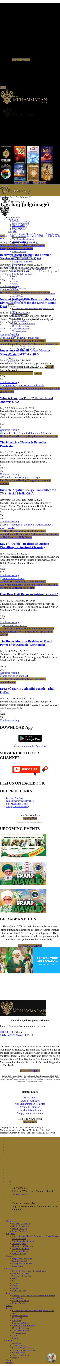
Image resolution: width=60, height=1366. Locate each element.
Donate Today (21, 182)
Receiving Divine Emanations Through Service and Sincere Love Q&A (25, 256)
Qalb (14, 276)
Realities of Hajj (26, 587)
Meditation (11, 1221)
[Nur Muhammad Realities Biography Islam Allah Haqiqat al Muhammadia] (30, 112)
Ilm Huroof (23, 388)
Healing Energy (8, 388)
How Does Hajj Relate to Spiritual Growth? (29, 594)
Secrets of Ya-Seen (20, 1248)
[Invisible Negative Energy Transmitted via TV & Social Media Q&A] (20, 477)
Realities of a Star (20, 1273)
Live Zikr (16, 1320)
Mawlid (15, 1358)
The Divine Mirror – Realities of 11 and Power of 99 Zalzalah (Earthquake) (26, 642)
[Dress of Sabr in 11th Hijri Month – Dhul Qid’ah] (14, 675)
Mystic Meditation (30, 1106)
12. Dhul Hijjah (8, 340)
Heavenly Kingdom (27, 436)
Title (14, 231)
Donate (9, 1363)
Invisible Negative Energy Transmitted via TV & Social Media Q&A (28, 491)
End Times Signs (25, 343)
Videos (9, 1305)
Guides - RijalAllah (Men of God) (18, 245)
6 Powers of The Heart (22, 1276)
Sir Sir (15, 281)
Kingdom (10, 1233)
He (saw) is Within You (12, 292)
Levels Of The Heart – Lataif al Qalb (29, 1271)
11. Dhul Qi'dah (8, 628)
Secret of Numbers (20, 1300)
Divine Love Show (20, 326)
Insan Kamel (18, 1266)
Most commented (20, 223)
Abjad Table (18, 296)
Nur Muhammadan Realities (20, 801)
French (15, 1338)
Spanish (16, 1335)
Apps (14, 1313)
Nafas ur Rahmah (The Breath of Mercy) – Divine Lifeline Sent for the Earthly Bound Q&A (28, 302)
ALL (2, 236)
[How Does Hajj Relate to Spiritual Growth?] (12, 578)
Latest (15, 220)
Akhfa (15, 1288)
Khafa (15, 284)
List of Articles (19, 251)
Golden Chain (18, 1353)
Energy (9, 1268)
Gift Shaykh (39, 182)
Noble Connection (39, 388)
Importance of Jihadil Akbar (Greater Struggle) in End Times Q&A (25, 352)
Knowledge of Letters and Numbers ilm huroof (33, 1295)
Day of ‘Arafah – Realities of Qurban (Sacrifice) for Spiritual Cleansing (24, 545)
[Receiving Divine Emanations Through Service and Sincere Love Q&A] (19, 242)
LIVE (3, 87)
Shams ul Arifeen (20, 1251)
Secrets (9, 1256)
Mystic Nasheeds (20, 1315)
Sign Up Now (30, 818)
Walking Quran (19, 1243)
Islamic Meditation (21, 1224)
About (9, 1340)
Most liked (17, 228)
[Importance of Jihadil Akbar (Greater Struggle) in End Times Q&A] (20, 337)
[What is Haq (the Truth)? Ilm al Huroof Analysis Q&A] (22, 385)
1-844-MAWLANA (10, 1035)
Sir (13, 279)
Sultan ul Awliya (20, 1345)
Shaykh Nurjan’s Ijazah (23, 346)
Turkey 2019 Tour (20, 1355)
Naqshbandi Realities (22, 1258)
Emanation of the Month (23, 323)
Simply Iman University (17, 806)
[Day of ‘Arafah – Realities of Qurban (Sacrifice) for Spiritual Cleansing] (30, 527)
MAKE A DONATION (30, 945)
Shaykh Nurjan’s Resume (23, 348)
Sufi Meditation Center (17, 803)
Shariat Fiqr (30, 1097)
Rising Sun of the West (22, 261)
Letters (9, 1293)
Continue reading (9, 286)
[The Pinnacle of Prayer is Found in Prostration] (25, 432)
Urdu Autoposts (19, 331)
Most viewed (18, 225)
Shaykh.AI (17, 1318)
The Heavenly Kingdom (23, 239)
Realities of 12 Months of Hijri (33, 534)
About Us (16, 1343)
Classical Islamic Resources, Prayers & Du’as (33, 308)
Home (2, 197)
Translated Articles (21, 328)
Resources (12, 306)
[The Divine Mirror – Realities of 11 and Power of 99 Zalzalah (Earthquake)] (13, 625)
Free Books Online (21, 321)
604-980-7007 (8, 1032)
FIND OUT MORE (30, 1070)
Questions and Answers (20, 248)
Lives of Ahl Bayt (15, 798)
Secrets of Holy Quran (20, 537)
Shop (10, 358)
